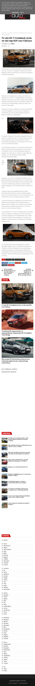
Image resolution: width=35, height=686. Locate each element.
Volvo (5, 669)
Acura (5, 544)
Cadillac (6, 559)
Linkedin (25, 263)
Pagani (5, 634)
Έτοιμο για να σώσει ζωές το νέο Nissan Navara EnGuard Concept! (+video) (18, 439)
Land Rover (7, 610)
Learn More (15, 12)
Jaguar (5, 598)
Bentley (6, 555)
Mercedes (6, 625)
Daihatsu (6, 574)
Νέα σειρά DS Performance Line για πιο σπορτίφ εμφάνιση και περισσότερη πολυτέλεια (16, 361)
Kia (4, 602)
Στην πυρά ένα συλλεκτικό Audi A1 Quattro (18, 504)
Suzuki (5, 659)
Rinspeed (6, 648)
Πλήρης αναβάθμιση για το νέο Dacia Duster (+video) (19, 475)
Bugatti (6, 557)
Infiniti (5, 597)
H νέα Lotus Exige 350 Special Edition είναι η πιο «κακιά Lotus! (19, 496)
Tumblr (5, 265)
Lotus (5, 614)
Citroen (6, 564)
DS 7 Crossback (9, 33)
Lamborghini (7, 606)
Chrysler (6, 562)
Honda (5, 593)
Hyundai (6, 595)
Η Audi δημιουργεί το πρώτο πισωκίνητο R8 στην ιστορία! (17, 482)
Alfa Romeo (7, 545)
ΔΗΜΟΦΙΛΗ (6, 433)
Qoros (5, 642)
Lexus (5, 612)
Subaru (6, 657)
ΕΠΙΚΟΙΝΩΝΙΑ (23, 683)
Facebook (5, 263)
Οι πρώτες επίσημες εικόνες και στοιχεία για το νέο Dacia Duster (18, 489)
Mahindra (6, 617)
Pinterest (11, 265)
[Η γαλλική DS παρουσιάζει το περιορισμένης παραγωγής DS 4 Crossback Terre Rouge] (17, 319)
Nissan (5, 631)
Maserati (6, 619)
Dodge (5, 578)
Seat (5, 651)
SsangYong (7, 655)
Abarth (6, 540)
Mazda (5, 621)
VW (4, 667)
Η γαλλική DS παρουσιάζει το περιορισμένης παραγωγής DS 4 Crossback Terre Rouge (17, 333)
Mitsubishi (7, 629)
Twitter (12, 263)
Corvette (6, 568)
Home (3, 33)
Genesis (6, 587)
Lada (5, 604)
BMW (5, 553)
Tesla (5, 661)
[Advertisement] (14, 416)
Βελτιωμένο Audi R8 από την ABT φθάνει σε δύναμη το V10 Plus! (18, 460)
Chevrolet (6, 561)
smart (5, 670)
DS (13, 259)
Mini (5, 627)
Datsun (6, 576)
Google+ (18, 263)
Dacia (5, 572)
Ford (5, 583)
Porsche (6, 638)
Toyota (6, 663)
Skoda (5, 653)
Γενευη (8, 259)
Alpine (5, 547)
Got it (22, 12)
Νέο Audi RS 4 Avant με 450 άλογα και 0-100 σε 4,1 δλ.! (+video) (20, 446)
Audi (5, 551)
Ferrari (5, 580)
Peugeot (6, 636)
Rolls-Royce (7, 650)
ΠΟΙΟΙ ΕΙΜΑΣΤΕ (13, 683)
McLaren (6, 623)
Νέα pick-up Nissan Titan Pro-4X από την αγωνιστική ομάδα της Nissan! (19, 453)
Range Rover (7, 644)
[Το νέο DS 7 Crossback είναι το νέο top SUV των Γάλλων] (17, 293)
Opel (5, 633)
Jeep (5, 600)
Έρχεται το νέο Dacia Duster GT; (18, 467)
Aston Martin (7, 549)
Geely (5, 585)
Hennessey (7, 589)
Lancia (5, 608)
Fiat (5, 581)
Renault (6, 646)
